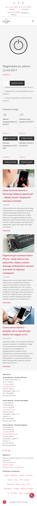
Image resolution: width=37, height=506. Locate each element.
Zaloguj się (26, 13)
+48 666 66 (8, 384)
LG (8, 493)
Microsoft (10, 484)
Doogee (16, 489)
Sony (23, 484)
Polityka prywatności (9, 462)
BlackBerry (8, 489)
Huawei (21, 475)
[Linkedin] (23, 3)
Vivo (28, 484)
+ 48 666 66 (12, 7)
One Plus (14, 493)
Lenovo (27, 480)
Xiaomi (10, 480)
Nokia (18, 484)
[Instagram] (18, 3)
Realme (27, 493)
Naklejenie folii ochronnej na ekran (19, 87)
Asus (16, 480)
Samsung (29, 475)
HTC (21, 480)
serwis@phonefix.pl (9, 386)
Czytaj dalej (6, 230)
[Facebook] (14, 3)
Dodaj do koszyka (17, 83)
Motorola (14, 475)
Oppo (21, 493)
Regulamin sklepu (8, 465)
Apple (7, 475)
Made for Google (27, 489)
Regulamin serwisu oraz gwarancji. (13, 467)
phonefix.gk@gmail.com (10, 434)
